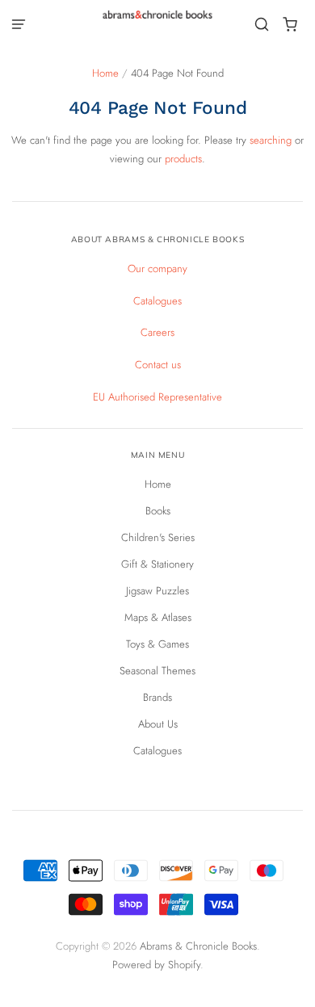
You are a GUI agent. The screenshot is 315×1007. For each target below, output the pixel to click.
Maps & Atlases (157, 617)
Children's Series (158, 537)
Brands (157, 697)
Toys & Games (157, 644)
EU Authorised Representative (157, 397)
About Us (158, 724)
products (183, 158)
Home (105, 73)
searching (271, 140)
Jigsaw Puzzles (157, 590)
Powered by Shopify (156, 964)
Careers (157, 332)
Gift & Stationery (157, 564)
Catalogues (157, 300)
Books (157, 510)
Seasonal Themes (157, 670)
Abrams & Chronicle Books (198, 946)
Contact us (158, 364)
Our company (157, 268)
